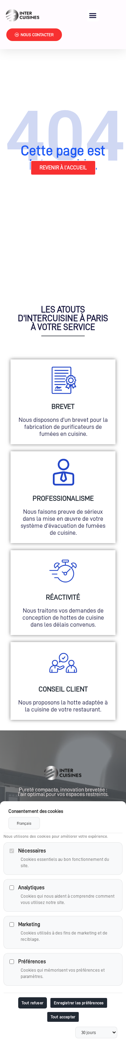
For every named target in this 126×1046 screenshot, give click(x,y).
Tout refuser (32, 1003)
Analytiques (31, 887)
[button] (93, 15)
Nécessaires (32, 850)
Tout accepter (63, 1017)
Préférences (32, 961)
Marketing (29, 924)
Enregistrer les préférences (79, 1003)
